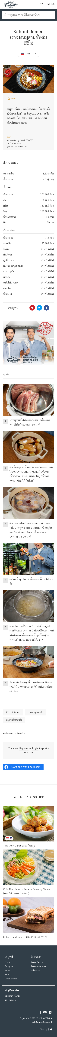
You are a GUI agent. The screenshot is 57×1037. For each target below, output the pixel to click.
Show (7, 970)
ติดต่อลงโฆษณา (38, 966)
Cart (41, 4)
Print (13, 99)
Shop (7, 974)
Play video (28, 79)
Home (8, 962)
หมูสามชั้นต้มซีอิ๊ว (14, 720)
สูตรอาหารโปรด (12, 996)
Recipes (9, 966)
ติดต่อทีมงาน (37, 962)
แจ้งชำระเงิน (10, 1000)
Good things (11, 979)
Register (23, 748)
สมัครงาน (35, 970)
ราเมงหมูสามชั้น (35, 712)
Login (35, 748)
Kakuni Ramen (13, 712)
